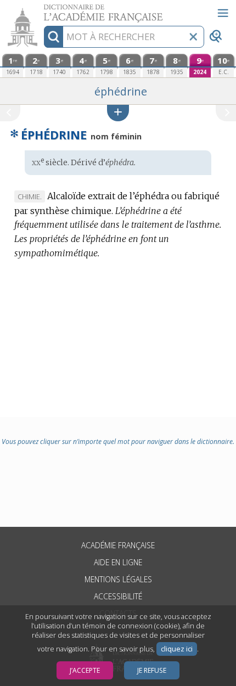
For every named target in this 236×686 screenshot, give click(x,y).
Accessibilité (118, 596)
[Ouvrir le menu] (223, 13)
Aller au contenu (42, 9)
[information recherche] (53, 37)
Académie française (118, 545)
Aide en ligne (118, 562)
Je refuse (151, 670)
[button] (118, 113)
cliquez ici (177, 649)
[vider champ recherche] (193, 37)
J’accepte (85, 670)
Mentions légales (118, 579)
